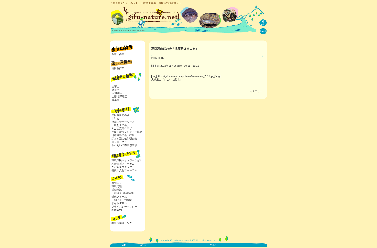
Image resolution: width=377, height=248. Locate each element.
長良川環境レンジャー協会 (127, 131)
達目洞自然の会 (120, 115)
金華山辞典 (118, 54)
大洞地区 (117, 93)
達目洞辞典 (118, 68)
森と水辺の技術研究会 (124, 138)
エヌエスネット (120, 141)
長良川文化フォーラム (124, 170)
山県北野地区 (119, 96)
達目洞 (115, 89)
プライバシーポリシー (124, 206)
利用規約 (117, 209)
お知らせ (117, 183)
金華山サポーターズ (123, 121)
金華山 (115, 86)
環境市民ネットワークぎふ (127, 160)
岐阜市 (115, 99)
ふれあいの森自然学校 (124, 145)
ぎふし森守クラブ (122, 128)
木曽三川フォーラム (123, 163)
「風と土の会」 (120, 125)
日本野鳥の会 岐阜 (123, 135)
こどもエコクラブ (122, 167)
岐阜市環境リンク (122, 223)
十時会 (115, 118)
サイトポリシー (120, 203)
